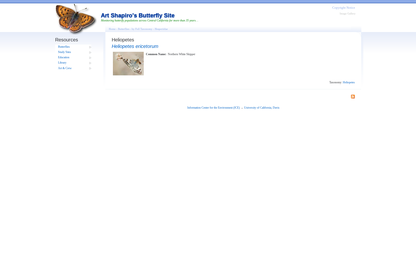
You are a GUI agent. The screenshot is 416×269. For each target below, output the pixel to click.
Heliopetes (349, 82)
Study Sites (64, 52)
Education (63, 57)
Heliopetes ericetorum (135, 46)
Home (112, 28)
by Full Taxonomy (142, 28)
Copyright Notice (343, 7)
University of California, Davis (262, 107)
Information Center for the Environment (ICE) (213, 107)
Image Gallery (348, 13)
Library (62, 62)
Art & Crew (65, 68)
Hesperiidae (161, 28)
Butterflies (64, 46)
